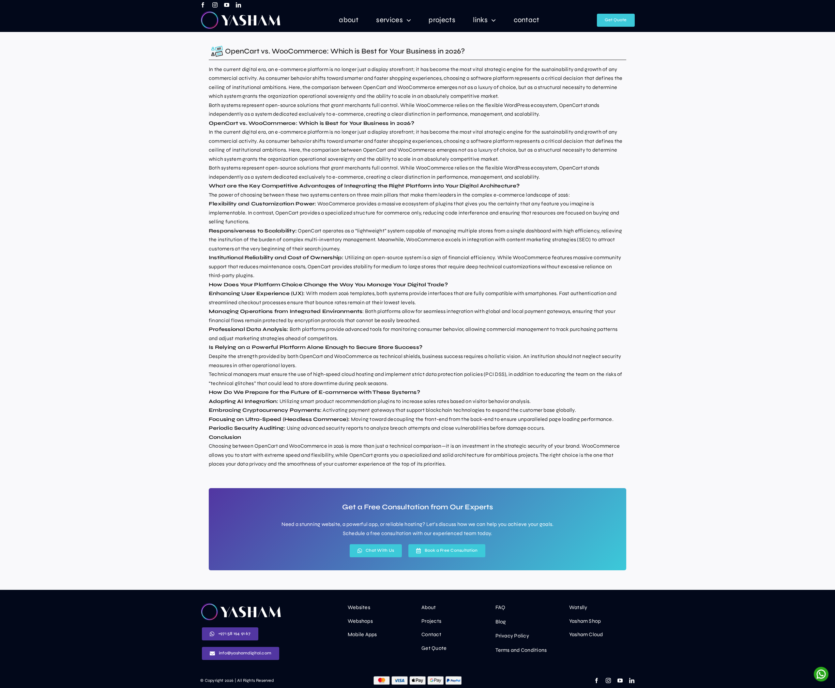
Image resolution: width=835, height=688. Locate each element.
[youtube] (226, 4)
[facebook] (202, 4)
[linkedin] (238, 4)
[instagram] (215, 4)
